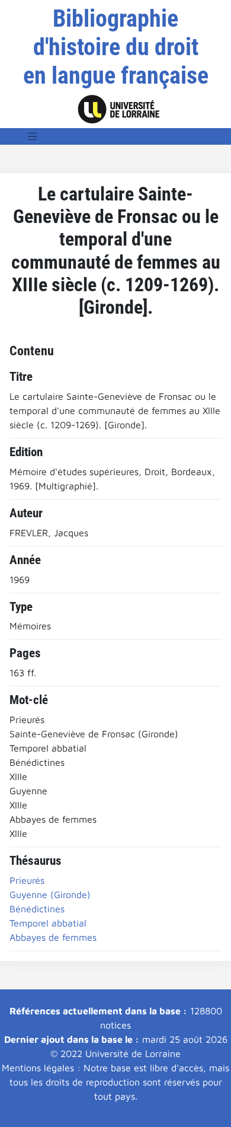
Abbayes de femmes (53, 937)
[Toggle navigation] (33, 136)
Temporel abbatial (47, 923)
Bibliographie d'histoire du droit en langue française (115, 47)
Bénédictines (37, 908)
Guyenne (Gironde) (50, 894)
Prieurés (26, 880)
